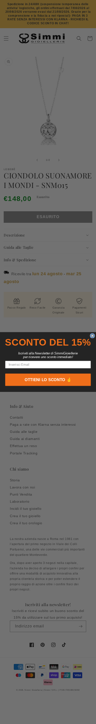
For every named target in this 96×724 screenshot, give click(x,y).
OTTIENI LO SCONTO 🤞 (48, 380)
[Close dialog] (92, 335)
